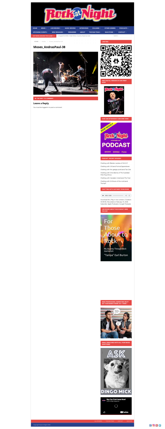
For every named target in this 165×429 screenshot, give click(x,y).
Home (35, 28)
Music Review (70, 28)
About (82, 32)
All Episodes (98, 421)
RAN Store (109, 32)
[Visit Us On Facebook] (150, 426)
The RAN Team (94, 32)
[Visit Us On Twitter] (159, 426)
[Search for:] (122, 36)
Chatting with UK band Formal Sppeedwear (115, 166)
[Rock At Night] (82, 25)
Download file (105, 200)
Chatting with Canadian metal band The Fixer (116, 178)
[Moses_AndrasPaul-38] (65, 94)
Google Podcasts (125, 204)
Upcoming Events (40, 32)
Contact (121, 32)
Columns (95, 28)
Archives (129, 421)
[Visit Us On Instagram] (153, 426)
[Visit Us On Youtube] (156, 426)
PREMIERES (72, 32)
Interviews (83, 28)
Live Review (55, 28)
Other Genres (110, 28)
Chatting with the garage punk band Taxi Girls (116, 169)
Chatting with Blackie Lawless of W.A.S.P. (114, 163)
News (43, 28)
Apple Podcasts (113, 204)
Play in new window (117, 200)
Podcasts (123, 28)
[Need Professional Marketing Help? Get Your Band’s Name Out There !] (116, 337)
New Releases (57, 32)
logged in (45, 107)
